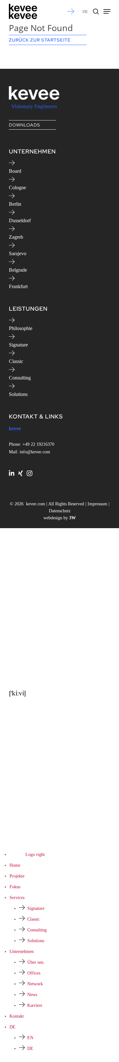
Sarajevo (17, 253)
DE (85, 12)
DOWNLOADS (24, 125)
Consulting (20, 377)
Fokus (15, 886)
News (32, 994)
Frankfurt (18, 286)
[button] (106, 11)
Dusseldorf (20, 220)
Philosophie (20, 328)
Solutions (18, 394)
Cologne (17, 187)
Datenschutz (59, 510)
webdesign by (59, 517)
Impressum (97, 504)
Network (35, 983)
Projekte (17, 876)
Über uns (35, 962)
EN (30, 1037)
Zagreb (16, 237)
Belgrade (18, 270)
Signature (18, 344)
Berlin (15, 204)
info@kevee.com (35, 452)
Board (15, 171)
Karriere (34, 1005)
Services (17, 897)
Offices (33, 973)
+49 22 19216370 (38, 444)
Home (15, 865)
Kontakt (17, 1016)
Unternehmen (22, 951)
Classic (16, 361)
